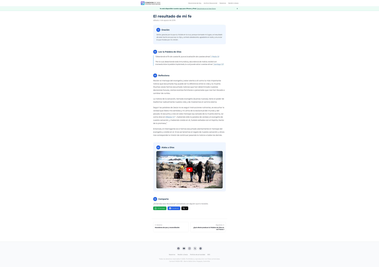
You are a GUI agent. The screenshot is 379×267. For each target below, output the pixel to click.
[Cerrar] (237, 8)
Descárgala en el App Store (206, 8)
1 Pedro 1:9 (215, 57)
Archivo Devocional (210, 3)
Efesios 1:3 (170, 117)
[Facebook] (178, 248)
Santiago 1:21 (219, 64)
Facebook (175, 208)
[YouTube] (184, 248)
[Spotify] (201, 248)
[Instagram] (189, 248)
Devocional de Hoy (194, 3)
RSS (208, 254)
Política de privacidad (197, 254)
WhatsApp (161, 208)
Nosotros (223, 3)
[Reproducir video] (189, 169)
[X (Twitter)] (195, 248)
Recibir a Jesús (233, 3)
